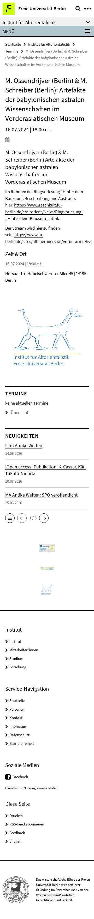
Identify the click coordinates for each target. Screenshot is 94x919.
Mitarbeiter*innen (23, 649)
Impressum (18, 726)
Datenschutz (19, 734)
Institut (15, 641)
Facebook (20, 776)
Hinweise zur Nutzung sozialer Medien (31, 788)
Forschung (17, 666)
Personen (16, 709)
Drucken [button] (16, 815)
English (15, 841)
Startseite (13, 44)
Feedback (17, 832)
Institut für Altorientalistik (49, 44)
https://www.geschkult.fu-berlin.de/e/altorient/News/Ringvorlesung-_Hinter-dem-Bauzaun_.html (44, 211)
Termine (11, 51)
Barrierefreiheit (21, 743)
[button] (10, 518)
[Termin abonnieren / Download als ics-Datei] (47, 139)
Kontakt (15, 717)
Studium (16, 658)
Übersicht (19, 412)
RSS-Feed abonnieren (26, 824)
